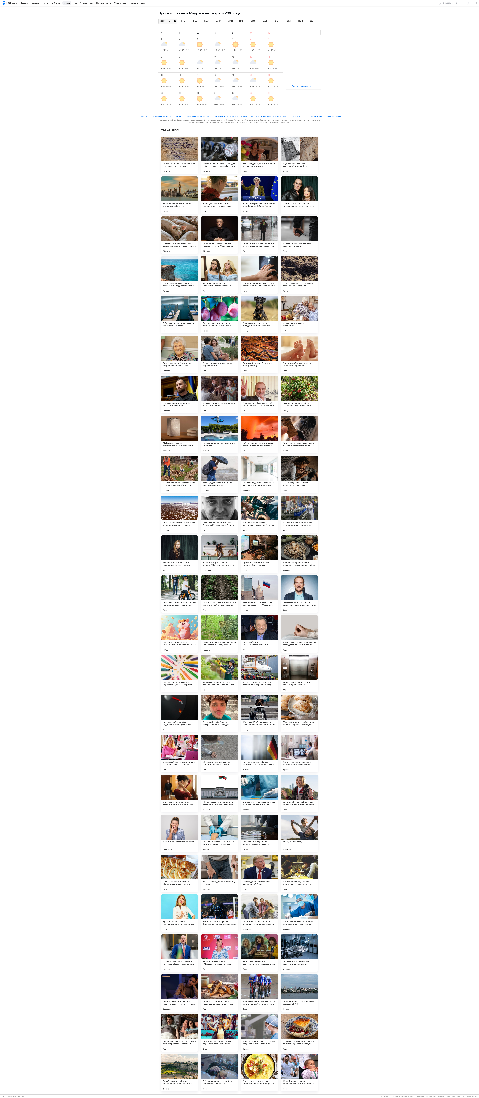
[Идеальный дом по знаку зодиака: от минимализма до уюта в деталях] (179, 753)
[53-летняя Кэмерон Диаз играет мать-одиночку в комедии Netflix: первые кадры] (299, 793)
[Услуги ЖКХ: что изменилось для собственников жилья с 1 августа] (219, 155)
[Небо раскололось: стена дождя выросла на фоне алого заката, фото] (259, 434)
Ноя (300, 21)
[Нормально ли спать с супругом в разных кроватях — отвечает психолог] (179, 1033)
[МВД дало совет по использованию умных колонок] (179, 434)
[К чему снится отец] (299, 833)
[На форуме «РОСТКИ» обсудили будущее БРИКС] (299, 993)
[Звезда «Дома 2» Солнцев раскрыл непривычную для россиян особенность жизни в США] (219, 713)
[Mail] (3, 3)
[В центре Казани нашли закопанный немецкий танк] (299, 155)
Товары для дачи (333, 116)
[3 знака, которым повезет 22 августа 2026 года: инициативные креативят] (219, 554)
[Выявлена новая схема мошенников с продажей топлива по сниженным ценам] (259, 514)
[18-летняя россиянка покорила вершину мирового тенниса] (219, 1033)
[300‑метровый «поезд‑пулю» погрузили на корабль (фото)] (259, 673)
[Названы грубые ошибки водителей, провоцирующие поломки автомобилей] (179, 713)
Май (230, 21)
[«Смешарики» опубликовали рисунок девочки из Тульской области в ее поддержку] (219, 753)
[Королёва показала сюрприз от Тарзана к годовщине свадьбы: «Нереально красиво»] (299, 195)
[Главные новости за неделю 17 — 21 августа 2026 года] (179, 394)
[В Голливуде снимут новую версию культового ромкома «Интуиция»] (299, 873)
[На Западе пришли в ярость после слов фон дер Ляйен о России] (259, 195)
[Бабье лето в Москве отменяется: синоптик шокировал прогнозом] (259, 235)
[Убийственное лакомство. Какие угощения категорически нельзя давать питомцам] (299, 434)
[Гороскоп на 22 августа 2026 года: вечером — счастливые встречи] (259, 913)
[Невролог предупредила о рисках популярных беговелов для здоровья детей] (179, 594)
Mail (3, 1096)
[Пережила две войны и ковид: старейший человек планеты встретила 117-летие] (179, 354)
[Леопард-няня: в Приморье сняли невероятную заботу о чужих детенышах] (219, 634)
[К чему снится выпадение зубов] (179, 833)
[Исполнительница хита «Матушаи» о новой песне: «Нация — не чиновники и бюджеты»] (219, 953)
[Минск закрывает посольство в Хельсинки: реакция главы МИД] (219, 793)
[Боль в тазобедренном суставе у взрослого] (219, 873)
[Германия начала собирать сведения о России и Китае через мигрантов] (259, 753)
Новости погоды (298, 116)
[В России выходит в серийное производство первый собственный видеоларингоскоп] (219, 1072)
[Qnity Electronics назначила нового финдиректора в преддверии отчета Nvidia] (299, 953)
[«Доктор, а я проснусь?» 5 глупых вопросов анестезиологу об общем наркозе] (259, 1033)
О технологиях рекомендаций (425, 1096)
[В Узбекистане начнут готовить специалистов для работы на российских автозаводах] (299, 514)
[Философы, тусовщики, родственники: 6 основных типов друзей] (259, 953)
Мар (206, 21)
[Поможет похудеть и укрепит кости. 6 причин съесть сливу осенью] (219, 314)
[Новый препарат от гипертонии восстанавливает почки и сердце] (259, 275)
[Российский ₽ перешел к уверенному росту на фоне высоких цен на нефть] (259, 833)
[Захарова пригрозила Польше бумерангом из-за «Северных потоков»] (259, 594)
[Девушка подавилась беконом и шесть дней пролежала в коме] (259, 474)
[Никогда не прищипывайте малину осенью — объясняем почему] (299, 394)
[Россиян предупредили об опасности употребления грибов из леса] (299, 554)
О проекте (384, 1096)
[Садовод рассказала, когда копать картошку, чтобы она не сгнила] (219, 594)
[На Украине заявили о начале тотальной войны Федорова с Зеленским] (219, 235)
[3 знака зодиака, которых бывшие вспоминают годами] (259, 155)
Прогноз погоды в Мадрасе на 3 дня (154, 116)
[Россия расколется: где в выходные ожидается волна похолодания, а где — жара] (259, 314)
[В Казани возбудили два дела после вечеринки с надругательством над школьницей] (299, 235)
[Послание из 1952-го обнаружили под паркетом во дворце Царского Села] (179, 155)
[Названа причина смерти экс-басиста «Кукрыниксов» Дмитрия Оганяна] (219, 514)
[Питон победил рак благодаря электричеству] (259, 354)
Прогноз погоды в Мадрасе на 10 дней (268, 116)
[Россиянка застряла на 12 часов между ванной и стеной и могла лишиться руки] (219, 833)
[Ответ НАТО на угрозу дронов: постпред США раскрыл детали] (179, 953)
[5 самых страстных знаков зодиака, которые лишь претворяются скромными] (299, 474)
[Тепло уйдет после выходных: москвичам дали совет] (219, 474)
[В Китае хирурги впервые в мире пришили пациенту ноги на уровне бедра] (259, 793)
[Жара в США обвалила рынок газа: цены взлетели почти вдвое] (259, 713)
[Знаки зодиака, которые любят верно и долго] (219, 354)
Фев (195, 21)
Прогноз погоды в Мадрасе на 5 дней (192, 116)
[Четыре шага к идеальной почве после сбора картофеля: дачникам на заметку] (299, 275)
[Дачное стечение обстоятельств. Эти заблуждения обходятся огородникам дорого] (179, 474)
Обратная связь (444, 1096)
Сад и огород (316, 116)
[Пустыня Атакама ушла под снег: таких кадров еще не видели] (179, 514)
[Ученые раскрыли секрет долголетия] (299, 314)
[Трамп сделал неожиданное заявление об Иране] (259, 873)
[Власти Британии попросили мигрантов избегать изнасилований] (179, 195)
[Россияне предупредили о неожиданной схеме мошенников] (179, 634)
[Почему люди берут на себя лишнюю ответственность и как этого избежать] (179, 993)
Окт (289, 21)
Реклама (21, 1096)
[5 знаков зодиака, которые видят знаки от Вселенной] (219, 394)
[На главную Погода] (11, 3)
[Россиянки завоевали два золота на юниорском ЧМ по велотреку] (259, 993)
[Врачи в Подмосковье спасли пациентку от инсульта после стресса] (299, 753)
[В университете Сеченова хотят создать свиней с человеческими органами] (179, 235)
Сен (277, 21)
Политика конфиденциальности (401, 1096)
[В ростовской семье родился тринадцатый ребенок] (299, 354)
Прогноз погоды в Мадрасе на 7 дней (230, 116)
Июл (253, 21)
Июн (241, 21)
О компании (12, 1096)
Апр (218, 21)
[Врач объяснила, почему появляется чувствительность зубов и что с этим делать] (179, 913)
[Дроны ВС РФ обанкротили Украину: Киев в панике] (259, 554)
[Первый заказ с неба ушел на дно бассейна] (219, 434)
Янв (183, 21)
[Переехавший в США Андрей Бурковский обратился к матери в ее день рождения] (299, 594)
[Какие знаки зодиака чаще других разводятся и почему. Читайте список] (299, 634)
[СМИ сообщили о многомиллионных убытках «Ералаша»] (259, 634)
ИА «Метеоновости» (469, 1096)
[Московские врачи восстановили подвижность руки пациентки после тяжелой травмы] (299, 913)
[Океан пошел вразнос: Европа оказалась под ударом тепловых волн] (179, 275)
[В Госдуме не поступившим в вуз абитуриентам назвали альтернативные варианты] (179, 314)
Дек (312, 21)
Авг (265, 21)
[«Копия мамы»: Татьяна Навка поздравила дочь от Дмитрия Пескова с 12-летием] (179, 554)
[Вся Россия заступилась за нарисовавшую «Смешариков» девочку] (179, 673)
